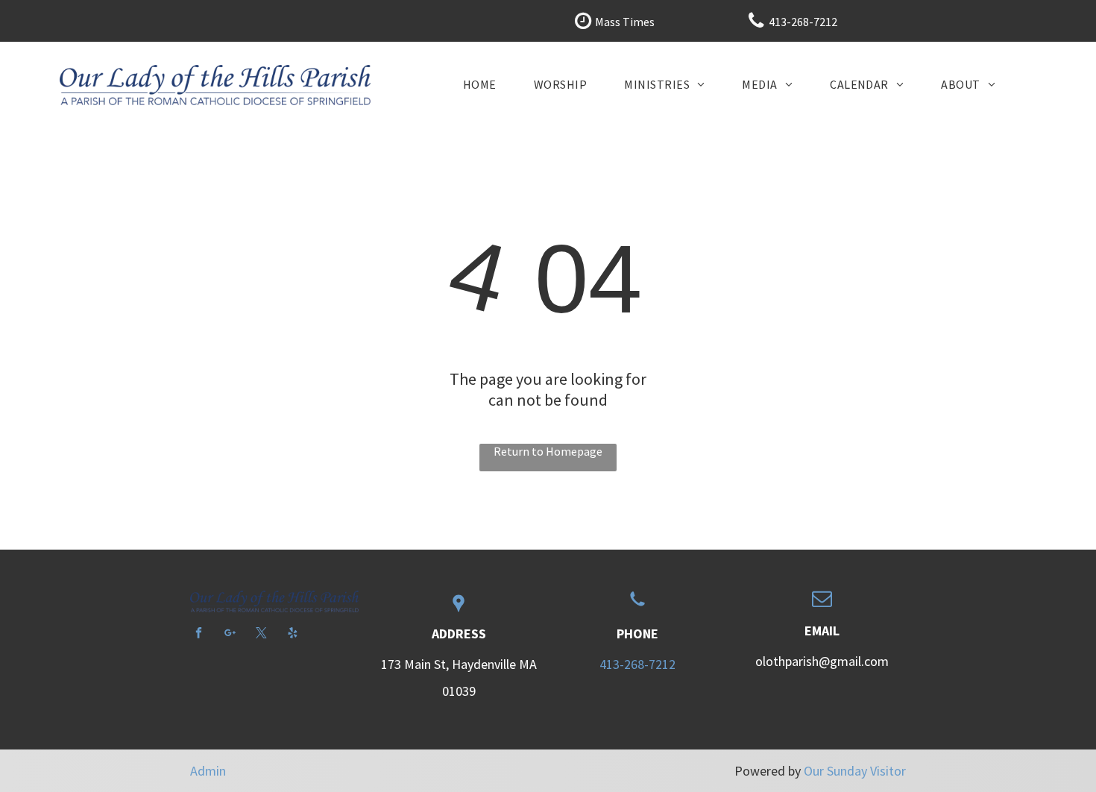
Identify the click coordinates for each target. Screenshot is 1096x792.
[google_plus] (230, 634)
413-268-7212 (637, 664)
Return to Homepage (548, 451)
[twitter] (261, 634)
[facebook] (198, 634)
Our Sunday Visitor (855, 770)
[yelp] (292, 634)
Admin (208, 770)
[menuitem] (479, 83)
